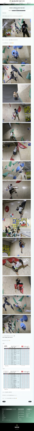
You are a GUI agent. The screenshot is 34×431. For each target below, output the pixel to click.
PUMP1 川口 (19, 418)
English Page (28, 413)
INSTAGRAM (3, 417)
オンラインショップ (28, 412)
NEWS (4, 4)
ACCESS (9, 4)
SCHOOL (3, 418)
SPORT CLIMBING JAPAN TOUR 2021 (20, 10)
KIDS (20, 4)
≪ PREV (4, 401)
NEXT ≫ (30, 401)
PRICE (15, 4)
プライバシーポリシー (29, 417)
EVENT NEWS (14, 10)
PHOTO (26, 4)
